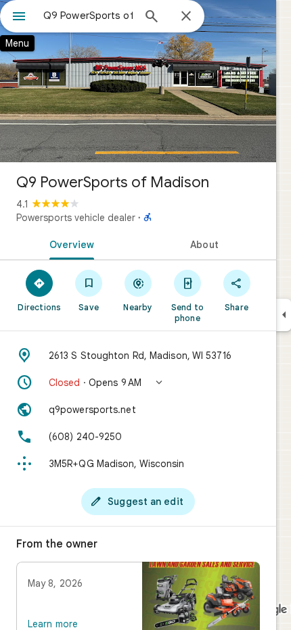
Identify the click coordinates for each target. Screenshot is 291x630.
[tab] (69, 243)
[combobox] (88, 15)
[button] (138, 382)
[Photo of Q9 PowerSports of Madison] (138, 81)
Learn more (53, 624)
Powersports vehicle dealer (75, 218)
